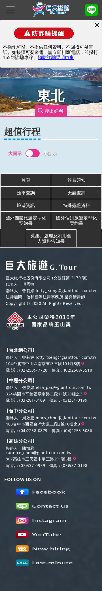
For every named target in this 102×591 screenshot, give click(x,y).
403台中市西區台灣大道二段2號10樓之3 (43, 424)
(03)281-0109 (32, 400)
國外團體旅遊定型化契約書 (25, 220)
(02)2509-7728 (33, 370)
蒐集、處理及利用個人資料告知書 (51, 238)
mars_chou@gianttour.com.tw (66, 417)
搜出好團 (54, 111)
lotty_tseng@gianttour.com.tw (66, 290)
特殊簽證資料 (76, 205)
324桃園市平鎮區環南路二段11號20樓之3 (45, 394)
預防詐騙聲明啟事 (56, 57)
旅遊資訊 (26, 205)
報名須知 (76, 180)
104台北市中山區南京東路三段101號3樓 (43, 363)
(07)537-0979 (32, 465)
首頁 (25, 180)
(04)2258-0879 (33, 430)
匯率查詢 (26, 193)
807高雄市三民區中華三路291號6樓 (39, 459)
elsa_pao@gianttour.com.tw (64, 387)
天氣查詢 (76, 193)
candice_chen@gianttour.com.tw (39, 452)
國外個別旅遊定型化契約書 (76, 220)
